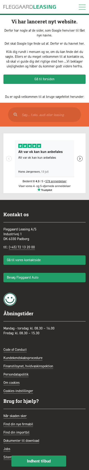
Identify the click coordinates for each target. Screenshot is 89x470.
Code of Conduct (15, 349)
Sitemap (9, 457)
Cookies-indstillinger (18, 391)
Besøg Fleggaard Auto (22, 277)
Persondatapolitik (16, 374)
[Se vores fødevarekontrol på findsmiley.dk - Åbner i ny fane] (9, 299)
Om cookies (11, 382)
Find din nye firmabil (18, 424)
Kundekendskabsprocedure (22, 358)
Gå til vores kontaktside (24, 260)
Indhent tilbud (39, 461)
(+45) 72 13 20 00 (22, 247)
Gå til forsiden (44, 79)
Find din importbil (16, 432)
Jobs (6, 449)
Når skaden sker (15, 416)
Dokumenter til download (21, 440)
